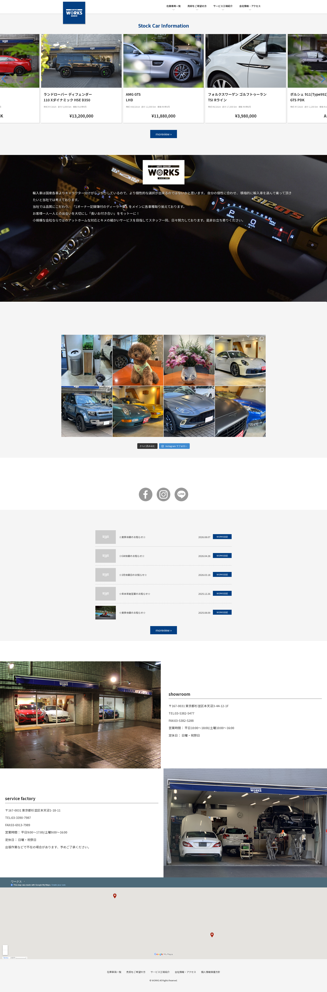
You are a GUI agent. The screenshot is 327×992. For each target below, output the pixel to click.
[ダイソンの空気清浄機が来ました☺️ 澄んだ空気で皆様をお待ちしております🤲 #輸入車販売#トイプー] (86, 360)
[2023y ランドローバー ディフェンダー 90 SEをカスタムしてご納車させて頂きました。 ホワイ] (86, 411)
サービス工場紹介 (222, 6)
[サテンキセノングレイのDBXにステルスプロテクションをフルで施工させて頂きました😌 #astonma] (189, 411)
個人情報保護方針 (210, 972)
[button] (4, 78)
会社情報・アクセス (250, 6)
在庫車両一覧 (173, 6)
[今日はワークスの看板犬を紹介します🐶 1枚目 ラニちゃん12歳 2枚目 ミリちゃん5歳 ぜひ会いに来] (138, 360)
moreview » (163, 134)
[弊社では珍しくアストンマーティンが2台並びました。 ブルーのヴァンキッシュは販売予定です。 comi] (240, 411)
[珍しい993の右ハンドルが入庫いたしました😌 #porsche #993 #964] (138, 411)
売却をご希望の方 (197, 6)
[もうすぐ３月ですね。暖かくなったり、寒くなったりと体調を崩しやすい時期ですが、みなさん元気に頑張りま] (189, 360)
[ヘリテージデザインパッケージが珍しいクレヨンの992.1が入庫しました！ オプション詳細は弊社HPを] (240, 360)
